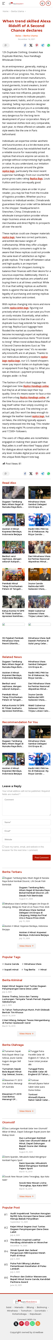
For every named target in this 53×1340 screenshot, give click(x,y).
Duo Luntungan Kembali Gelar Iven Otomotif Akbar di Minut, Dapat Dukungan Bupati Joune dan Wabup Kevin (34, 1143)
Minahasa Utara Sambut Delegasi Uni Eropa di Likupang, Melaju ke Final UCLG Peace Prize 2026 (39, 504)
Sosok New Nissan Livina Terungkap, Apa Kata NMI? (33, 1184)
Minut (43, 969)
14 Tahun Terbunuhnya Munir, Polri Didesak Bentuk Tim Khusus (26, 1011)
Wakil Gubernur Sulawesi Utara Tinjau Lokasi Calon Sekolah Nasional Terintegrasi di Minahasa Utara (39, 614)
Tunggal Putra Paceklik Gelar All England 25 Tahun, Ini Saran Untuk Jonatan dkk (38, 1072)
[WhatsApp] (32, 1323)
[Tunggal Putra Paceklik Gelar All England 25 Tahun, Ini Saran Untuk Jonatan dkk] (39, 1058)
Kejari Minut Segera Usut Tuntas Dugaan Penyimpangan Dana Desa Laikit (24, 987)
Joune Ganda (12, 964)
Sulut (8, 1307)
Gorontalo (40, 1310)
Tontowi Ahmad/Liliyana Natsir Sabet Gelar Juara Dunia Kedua (38, 1097)
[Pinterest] (21, 1323)
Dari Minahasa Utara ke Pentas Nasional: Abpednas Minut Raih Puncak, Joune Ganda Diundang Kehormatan (39, 559)
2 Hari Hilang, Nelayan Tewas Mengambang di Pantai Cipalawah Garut (26, 1021)
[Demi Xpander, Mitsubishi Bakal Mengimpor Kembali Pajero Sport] (26, 1158)
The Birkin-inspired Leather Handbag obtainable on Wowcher (29, 1241)
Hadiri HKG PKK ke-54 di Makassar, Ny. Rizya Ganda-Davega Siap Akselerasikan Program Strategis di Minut (39, 532)
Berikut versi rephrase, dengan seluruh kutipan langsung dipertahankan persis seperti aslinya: (11, 559)
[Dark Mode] (42, 3)
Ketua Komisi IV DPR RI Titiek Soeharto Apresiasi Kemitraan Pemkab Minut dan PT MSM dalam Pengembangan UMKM (13, 614)
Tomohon (26, 1310)
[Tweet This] (31, 45)
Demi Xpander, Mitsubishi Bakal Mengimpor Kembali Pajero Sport (33, 1166)
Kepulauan (35, 1314)
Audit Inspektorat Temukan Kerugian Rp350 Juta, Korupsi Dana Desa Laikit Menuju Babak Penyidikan (30, 1216)
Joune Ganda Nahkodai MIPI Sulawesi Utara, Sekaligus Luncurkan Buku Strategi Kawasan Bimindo (37, 586)
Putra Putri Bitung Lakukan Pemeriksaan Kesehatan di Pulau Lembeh (28, 1266)
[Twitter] (16, 1323)
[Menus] (4, 3)
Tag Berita (29, 969)
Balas (18, 35)
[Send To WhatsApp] (48, 45)
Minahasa (12, 1310)
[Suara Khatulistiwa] (16, 3)
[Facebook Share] (25, 45)
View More (25, 946)
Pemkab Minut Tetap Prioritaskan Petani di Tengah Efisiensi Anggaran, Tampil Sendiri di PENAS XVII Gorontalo (12, 586)
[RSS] (37, 1323)
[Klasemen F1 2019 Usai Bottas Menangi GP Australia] (13, 1085)
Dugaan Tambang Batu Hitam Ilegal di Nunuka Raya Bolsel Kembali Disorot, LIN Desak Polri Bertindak (13, 504)
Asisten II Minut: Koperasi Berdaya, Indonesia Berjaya (12, 532)
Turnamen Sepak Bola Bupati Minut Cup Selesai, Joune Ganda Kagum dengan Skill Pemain (13, 1072)
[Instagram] (27, 1323)
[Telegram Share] (42, 45)
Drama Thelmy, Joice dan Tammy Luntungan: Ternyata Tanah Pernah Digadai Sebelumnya (26, 999)
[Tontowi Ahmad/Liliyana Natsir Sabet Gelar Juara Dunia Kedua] (39, 1085)
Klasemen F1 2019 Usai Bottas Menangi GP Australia (11, 1097)
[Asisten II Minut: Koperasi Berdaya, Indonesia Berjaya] (13, 519)
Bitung (30, 1307)
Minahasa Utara (32, 964)
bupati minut (12, 969)
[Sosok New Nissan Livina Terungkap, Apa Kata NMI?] (26, 1178)
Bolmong (42, 1307)
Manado (19, 1307)
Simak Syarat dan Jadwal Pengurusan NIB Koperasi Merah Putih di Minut (27, 1253)
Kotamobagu (19, 1314)
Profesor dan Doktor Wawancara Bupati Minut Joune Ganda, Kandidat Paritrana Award (30, 1279)
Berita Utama (30, 35)
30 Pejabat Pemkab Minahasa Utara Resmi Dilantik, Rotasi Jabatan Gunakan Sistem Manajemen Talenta (13, 641)
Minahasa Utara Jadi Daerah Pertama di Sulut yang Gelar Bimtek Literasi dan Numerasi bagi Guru (39, 641)
